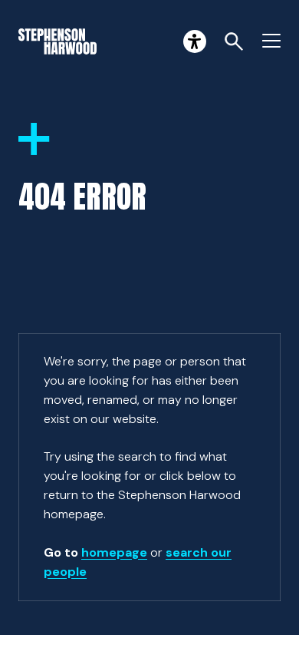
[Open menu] (271, 41)
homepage (114, 552)
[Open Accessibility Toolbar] (194, 41)
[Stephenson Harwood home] (57, 41)
